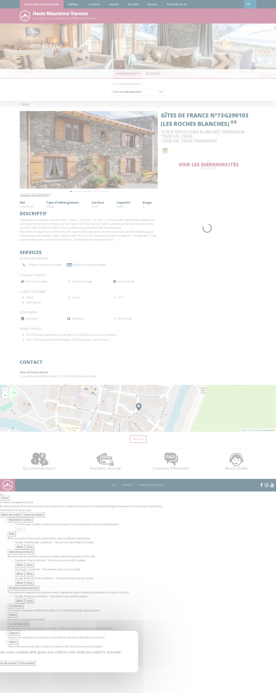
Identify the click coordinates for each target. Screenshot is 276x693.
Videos (13, 641)
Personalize (27, 663)
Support (14, 632)
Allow (20, 528)
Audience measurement (23, 587)
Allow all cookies (11, 514)
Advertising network (21, 551)
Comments (15, 605)
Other (12, 614)
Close (5, 497)
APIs (11, 533)
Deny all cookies (33, 514)
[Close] (1, 494)
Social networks (18, 623)
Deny (30, 546)
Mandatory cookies (20, 519)
